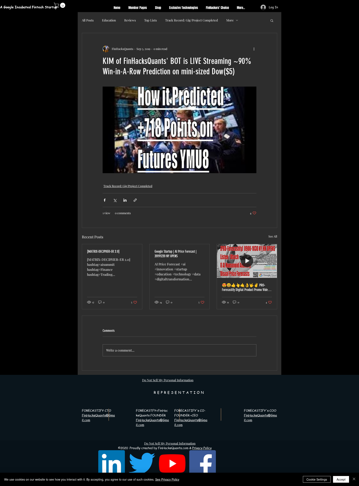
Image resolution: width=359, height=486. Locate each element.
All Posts (88, 20)
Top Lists (150, 20)
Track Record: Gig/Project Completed (191, 20)
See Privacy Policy (167, 479)
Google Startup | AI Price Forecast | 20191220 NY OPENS (176, 253)
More (230, 20)
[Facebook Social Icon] (202, 463)
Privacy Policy (202, 448)
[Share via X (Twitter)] (115, 200)
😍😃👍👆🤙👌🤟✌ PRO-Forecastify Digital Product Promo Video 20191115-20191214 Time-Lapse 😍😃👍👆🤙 (245, 287)
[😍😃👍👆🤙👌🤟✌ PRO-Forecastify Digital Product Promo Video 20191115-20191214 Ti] (247, 261)
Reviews (130, 20)
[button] (272, 20)
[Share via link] (135, 200)
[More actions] (253, 48)
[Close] (354, 479)
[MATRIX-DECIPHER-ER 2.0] (103, 251)
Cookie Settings (316, 479)
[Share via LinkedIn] (125, 200)
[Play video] (179, 130)
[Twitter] (142, 463)
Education (109, 20)
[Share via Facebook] (105, 200)
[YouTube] (172, 463)
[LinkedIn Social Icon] (111, 463)
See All (272, 236)
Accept (341, 479)
